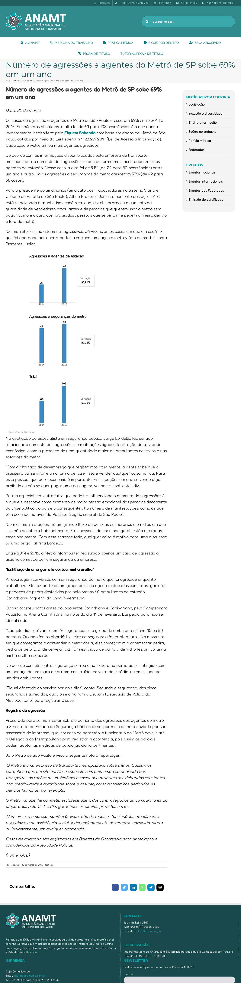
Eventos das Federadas (206, 190)
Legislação (196, 104)
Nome (129, 974)
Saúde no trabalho (202, 131)
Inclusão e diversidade (205, 113)
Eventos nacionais (202, 172)
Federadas (196, 149)
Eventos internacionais (205, 181)
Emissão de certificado (205, 199)
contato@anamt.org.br (147, 931)
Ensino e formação (202, 122)
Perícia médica (199, 140)
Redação (14, 864)
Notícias (49, 864)
